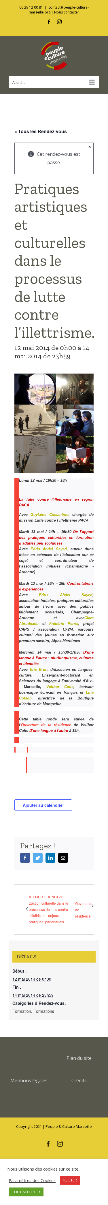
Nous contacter (66, 12)
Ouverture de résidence (83, 909)
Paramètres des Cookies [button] (32, 1180)
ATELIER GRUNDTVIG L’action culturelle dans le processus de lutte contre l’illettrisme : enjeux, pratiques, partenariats (48, 909)
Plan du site (79, 1058)
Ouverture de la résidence (46, 725)
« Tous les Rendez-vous (40, 131)
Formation (21, 1011)
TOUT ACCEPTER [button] (26, 1191)
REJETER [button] (70, 1180)
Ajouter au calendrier (43, 805)
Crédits (79, 1080)
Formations (43, 1011)
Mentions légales (29, 1080)
